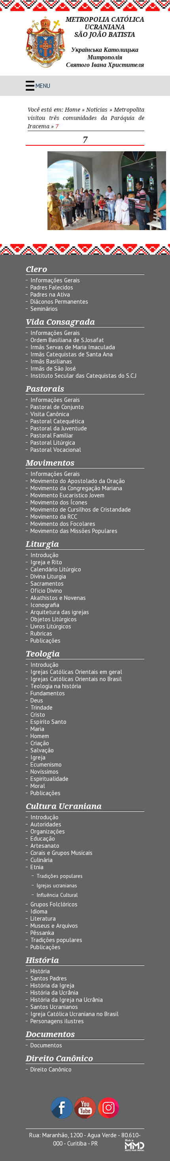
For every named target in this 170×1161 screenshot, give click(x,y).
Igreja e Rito (46, 562)
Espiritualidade (49, 778)
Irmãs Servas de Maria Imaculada (72, 347)
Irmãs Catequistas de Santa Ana (71, 354)
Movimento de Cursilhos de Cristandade (80, 509)
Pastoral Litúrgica (52, 442)
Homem (39, 736)
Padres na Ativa (50, 294)
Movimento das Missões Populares (73, 531)
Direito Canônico (51, 1069)
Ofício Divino (46, 590)
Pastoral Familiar (51, 435)
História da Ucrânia (54, 992)
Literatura (43, 918)
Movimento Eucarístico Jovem (67, 495)
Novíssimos (44, 771)
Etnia (36, 867)
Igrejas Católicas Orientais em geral (76, 672)
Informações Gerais (55, 280)
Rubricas (41, 633)
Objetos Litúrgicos (53, 619)
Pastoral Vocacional (55, 449)
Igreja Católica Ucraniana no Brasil (74, 1014)
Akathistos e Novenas (58, 597)
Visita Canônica (49, 414)
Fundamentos (47, 693)
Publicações (45, 640)
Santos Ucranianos (54, 1007)
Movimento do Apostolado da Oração (77, 481)
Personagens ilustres (57, 1021)
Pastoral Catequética (57, 421)
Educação (42, 838)
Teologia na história (55, 686)
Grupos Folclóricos (53, 904)
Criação (39, 743)
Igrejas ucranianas (56, 885)
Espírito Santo (48, 721)
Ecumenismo (46, 764)
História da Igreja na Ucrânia (66, 999)
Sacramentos (47, 583)
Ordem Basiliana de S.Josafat (67, 340)
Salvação (42, 750)
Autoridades (45, 824)
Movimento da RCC (53, 516)
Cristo (37, 714)
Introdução (44, 555)
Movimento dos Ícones (58, 502)
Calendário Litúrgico (55, 569)
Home (72, 110)
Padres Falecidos (51, 287)
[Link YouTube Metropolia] (86, 1116)
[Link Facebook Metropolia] (62, 1116)
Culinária (41, 860)
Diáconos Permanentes (59, 301)
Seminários (44, 308)
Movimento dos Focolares (62, 523)
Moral (37, 786)
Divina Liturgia (48, 576)
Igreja (37, 757)
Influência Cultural (57, 894)
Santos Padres (48, 978)
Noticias (97, 110)
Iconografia (44, 605)
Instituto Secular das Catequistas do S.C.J (83, 375)
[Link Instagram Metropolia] (108, 1116)
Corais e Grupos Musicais (61, 852)
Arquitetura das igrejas (59, 612)
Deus (36, 700)
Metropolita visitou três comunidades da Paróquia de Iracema (86, 118)
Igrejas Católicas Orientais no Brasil (76, 679)
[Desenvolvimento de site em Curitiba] (134, 1149)
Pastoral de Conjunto (57, 407)
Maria (37, 729)
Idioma (38, 911)
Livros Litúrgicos (50, 626)
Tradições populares (59, 875)
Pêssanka (42, 932)
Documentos (46, 1045)
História (40, 971)
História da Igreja (52, 985)
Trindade (41, 707)
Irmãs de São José (53, 368)
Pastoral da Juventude (58, 428)
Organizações (47, 831)
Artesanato (44, 845)
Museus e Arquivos (54, 925)
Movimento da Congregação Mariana (76, 488)
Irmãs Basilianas (51, 361)
